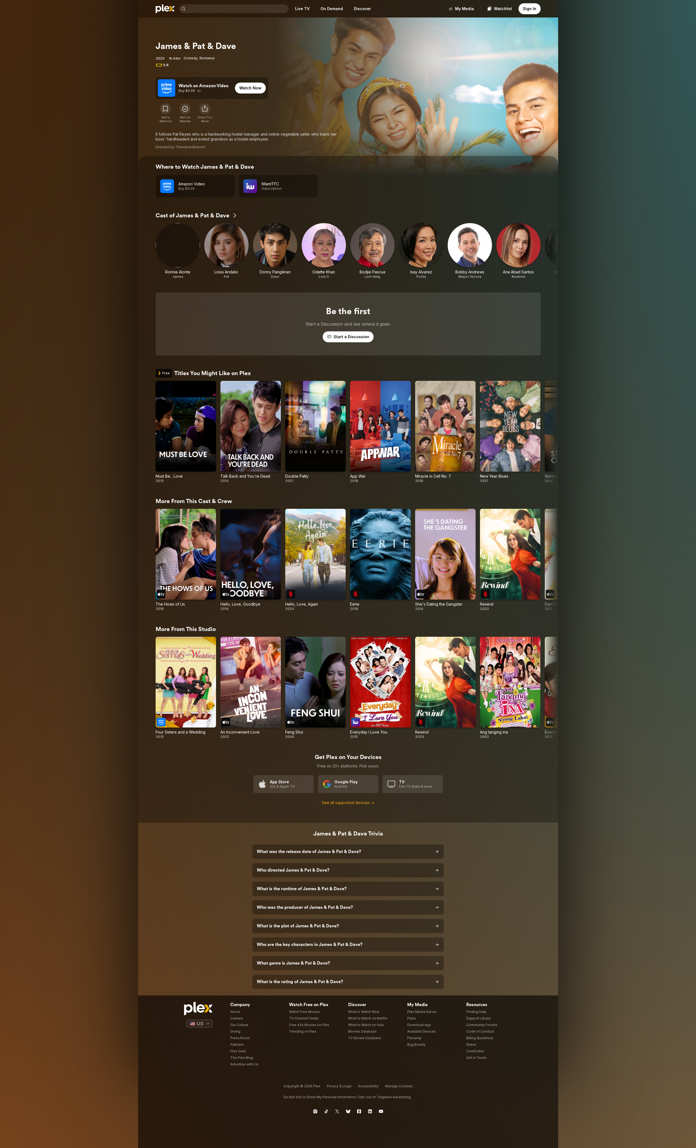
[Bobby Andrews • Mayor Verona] (470, 251)
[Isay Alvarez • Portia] (421, 251)
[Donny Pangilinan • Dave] (275, 251)
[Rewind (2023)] (510, 560)
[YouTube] (380, 1111)
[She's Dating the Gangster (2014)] (445, 560)
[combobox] (238, 8)
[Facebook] (359, 1111)
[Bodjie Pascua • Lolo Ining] (372, 251)
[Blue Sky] (348, 1111)
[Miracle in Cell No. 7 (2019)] (445, 432)
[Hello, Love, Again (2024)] (315, 560)
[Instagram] (315, 1111)
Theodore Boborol (190, 147)
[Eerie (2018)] (380, 560)
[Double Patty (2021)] (315, 432)
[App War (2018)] (380, 432)
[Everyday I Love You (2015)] (380, 688)
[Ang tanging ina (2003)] (510, 688)
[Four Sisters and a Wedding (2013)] (186, 688)
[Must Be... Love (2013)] (186, 432)
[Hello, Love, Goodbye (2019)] (250, 560)
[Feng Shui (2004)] (315, 688)
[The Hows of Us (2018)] (186, 560)
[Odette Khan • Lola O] (324, 251)
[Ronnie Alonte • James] (178, 251)
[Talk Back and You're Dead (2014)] (250, 432)
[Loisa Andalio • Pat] (226, 251)
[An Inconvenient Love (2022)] (250, 688)
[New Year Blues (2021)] (510, 432)
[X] (337, 1111)
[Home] (165, 8)
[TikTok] (326, 1111)
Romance (207, 58)
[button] (205, 113)
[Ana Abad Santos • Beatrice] (518, 251)
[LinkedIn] (370, 1111)
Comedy (190, 58)
